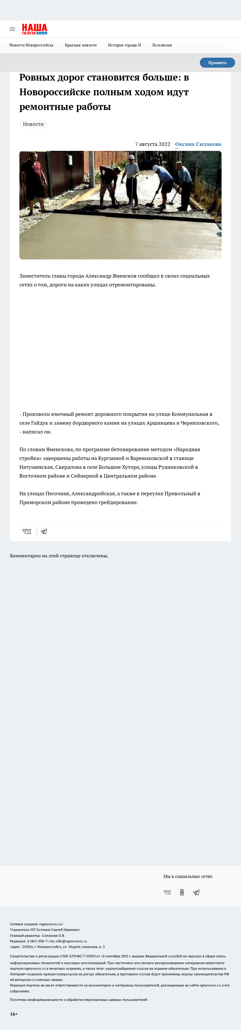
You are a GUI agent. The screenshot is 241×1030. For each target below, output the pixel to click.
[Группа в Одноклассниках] (182, 892)
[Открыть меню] (12, 29)
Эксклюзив (162, 45)
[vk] (27, 531)
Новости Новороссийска (31, 45)
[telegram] (46, 531)
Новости (33, 124)
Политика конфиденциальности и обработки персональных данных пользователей (78, 999)
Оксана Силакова (198, 144)
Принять (217, 62)
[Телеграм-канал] (196, 892)
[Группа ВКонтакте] (167, 892)
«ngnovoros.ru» (51, 924)
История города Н (124, 45)
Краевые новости (81, 45)
